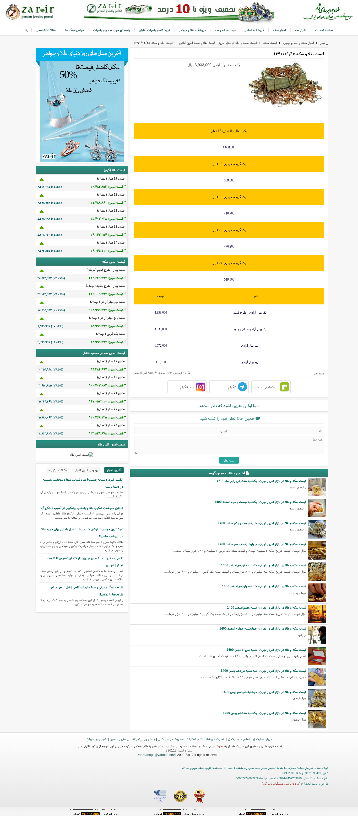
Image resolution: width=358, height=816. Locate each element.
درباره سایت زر (262, 739)
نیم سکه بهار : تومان (262, 811)
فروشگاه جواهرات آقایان (154, 30)
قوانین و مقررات (96, 739)
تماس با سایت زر (239, 739)
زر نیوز (324, 42)
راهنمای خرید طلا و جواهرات (111, 30)
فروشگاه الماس (254, 30)
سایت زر (217, 746)
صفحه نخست (324, 30)
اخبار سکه (279, 30)
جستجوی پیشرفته (143, 739)
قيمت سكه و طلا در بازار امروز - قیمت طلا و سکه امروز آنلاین (218, 42)
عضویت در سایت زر (171, 739)
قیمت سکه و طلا (225, 30)
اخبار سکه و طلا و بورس (298, 42)
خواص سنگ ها (74, 30)
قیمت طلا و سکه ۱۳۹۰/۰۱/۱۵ (153, 42)
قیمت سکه (270, 42)
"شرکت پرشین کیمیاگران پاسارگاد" (281, 783)
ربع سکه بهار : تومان (177, 811)
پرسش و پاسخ (119, 739)
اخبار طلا (300, 30)
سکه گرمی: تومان (94, 811)
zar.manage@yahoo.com (155, 755)
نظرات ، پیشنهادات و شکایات (206, 739)
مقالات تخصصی (46, 30)
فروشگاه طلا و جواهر (192, 30)
